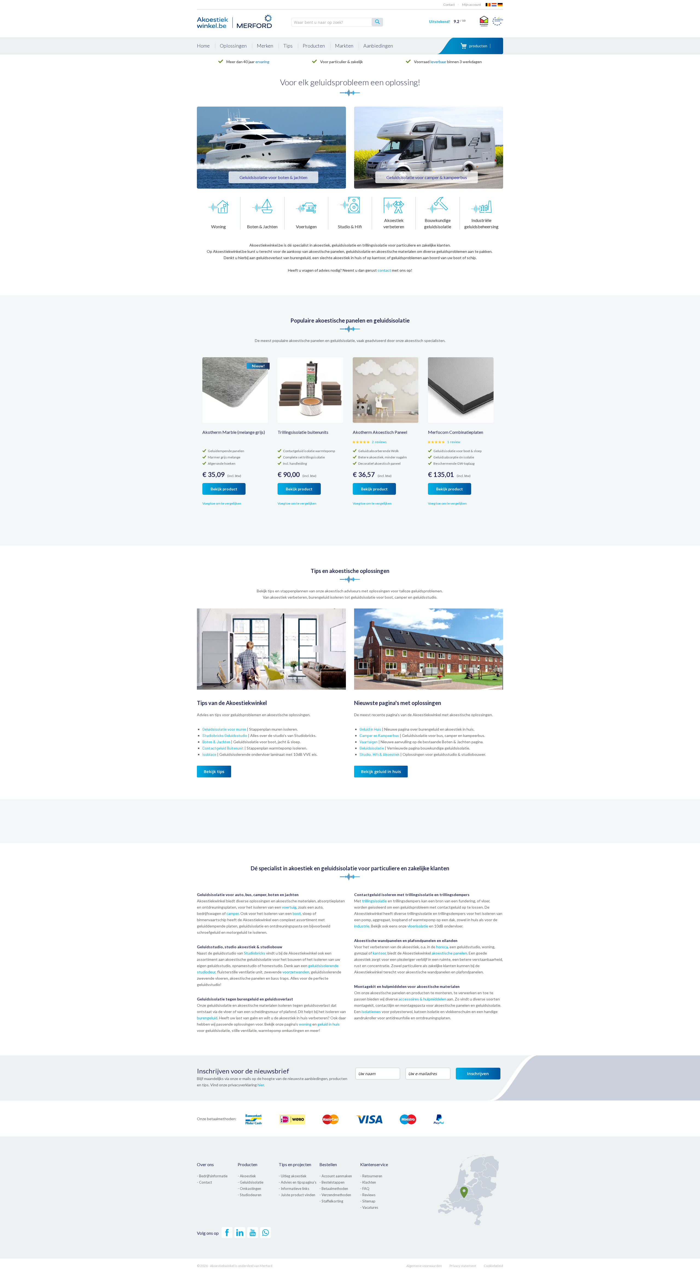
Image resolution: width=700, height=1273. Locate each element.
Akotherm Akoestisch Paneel (380, 432)
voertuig (289, 907)
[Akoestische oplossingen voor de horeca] (428, 688)
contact (384, 270)
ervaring (262, 61)
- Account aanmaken (335, 1176)
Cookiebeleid (493, 1266)
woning (305, 1024)
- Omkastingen (249, 1188)
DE (500, 5)
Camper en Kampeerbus (379, 735)
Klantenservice (374, 1164)
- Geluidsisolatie (250, 1182)
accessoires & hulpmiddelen (422, 999)
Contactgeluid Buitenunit (223, 748)
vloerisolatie (417, 926)
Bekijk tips (214, 771)
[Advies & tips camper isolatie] (428, 148)
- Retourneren (371, 1176)
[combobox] (337, 22)
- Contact (204, 1182)
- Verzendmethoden (335, 1195)
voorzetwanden (295, 972)
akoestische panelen (449, 953)
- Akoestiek (247, 1176)
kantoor (379, 953)
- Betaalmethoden (333, 1188)
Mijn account (471, 4)
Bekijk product (224, 489)
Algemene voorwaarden (424, 1266)
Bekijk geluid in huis (381, 771)
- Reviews (367, 1195)
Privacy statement (463, 1266)
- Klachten (368, 1182)
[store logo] (235, 20)
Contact (449, 4)
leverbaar (438, 61)
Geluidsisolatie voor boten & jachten (273, 177)
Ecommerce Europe (497, 21)
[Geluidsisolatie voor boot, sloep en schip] (271, 148)
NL (494, 5)
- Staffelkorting (331, 1201)
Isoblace (209, 754)
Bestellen (328, 1164)
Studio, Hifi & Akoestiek (379, 754)
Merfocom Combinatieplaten (455, 432)
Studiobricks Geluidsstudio (224, 735)
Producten (247, 1164)
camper (232, 913)
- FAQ (364, 1188)
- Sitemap (367, 1201)
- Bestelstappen (332, 1182)
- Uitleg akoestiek (293, 1176)
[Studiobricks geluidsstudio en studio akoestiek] (271, 688)
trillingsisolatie (374, 901)
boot (297, 913)
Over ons (205, 1164)
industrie (361, 926)
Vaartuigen (369, 741)
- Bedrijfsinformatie (212, 1176)
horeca (442, 946)
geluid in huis (328, 1024)
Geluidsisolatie (372, 748)
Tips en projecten (295, 1164)
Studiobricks (255, 953)
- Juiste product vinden (297, 1195)
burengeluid (207, 1018)
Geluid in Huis (370, 729)
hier (261, 1084)
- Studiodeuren (249, 1195)
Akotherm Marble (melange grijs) (233, 432)
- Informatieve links (294, 1188)
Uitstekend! (447, 21)
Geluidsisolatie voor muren (224, 729)
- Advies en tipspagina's (297, 1182)
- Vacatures (369, 1207)
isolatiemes (371, 1011)
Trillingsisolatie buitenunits (303, 432)
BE (488, 5)
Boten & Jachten (216, 741)
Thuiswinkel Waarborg (483, 21)
